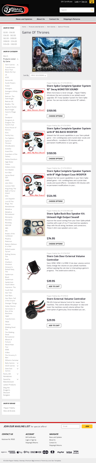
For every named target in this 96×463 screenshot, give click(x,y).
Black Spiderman (9, 278)
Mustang (8, 223)
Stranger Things (11, 303)
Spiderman (9, 275)
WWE (7, 350)
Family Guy (9, 135)
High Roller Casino (9, 163)
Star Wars (8, 296)
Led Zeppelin (10, 199)
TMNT (7, 316)
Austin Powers (10, 83)
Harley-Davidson (11, 159)
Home (24, 27)
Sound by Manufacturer (8, 380)
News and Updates (24, 19)
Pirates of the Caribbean (10, 235)
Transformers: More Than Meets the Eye (10, 69)
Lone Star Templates (54, 461)
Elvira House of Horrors (10, 129)
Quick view (33, 109)
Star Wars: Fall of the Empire (10, 299)
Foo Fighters (9, 138)
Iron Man (8, 173)
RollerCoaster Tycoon (10, 250)
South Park (9, 290)
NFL (6, 231)
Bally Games (10, 363)
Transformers (10, 319)
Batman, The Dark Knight (9, 97)
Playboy (8, 239)
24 (6, 75)
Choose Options (55, 116)
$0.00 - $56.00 (9, 32)
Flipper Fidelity (9, 408)
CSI (6, 115)
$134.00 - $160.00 (10, 44)
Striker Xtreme (10, 306)
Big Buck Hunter (11, 107)
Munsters (8, 220)
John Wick (8, 183)
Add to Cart (54, 286)
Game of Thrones (8, 142)
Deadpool (8, 118)
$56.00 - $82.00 (9, 35)
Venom (7, 324)
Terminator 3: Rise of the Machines (10, 311)
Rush (7, 259)
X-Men (7, 353)
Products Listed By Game (9, 60)
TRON (7, 322)
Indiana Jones (10, 167)
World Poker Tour (9, 346)
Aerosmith (9, 80)
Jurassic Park (10, 186)
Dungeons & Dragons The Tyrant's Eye (10, 122)
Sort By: (26, 75)
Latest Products (9, 385)
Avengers (8, 89)
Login (77, 2)
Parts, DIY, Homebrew (7, 375)
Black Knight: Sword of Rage (10, 111)
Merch (5, 56)
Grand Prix (9, 151)
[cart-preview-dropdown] (91, 1)
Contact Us (54, 19)
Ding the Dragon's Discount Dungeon (6, 391)
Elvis (7, 133)
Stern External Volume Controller (66, 298)
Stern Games (10, 65)
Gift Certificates (31, 437)
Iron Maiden (9, 170)
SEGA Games (10, 366)
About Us (41, 19)
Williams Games (11, 360)
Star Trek (8, 293)
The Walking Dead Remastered (9, 334)
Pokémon (8, 241)
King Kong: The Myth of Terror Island (10, 191)
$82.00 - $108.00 (9, 38)
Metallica (8, 209)
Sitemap (22, 461)
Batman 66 (9, 101)
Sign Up (84, 2)
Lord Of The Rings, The (9, 203)
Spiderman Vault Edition (9, 283)
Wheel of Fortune (8, 341)
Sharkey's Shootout (8, 263)
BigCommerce (36, 461)
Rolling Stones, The (10, 255)
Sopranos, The (10, 287)
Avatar (7, 86)
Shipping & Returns (71, 19)
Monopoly (8, 217)
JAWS (7, 180)
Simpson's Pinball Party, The (9, 269)
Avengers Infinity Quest (11, 92)
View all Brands (9, 411)
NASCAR (8, 225)
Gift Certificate (66, 2)
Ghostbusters (10, 146)
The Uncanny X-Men (11, 356)
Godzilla (8, 149)
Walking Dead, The (10, 328)
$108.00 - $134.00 (10, 41)
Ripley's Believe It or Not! (11, 245)
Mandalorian (9, 207)
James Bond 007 (9, 176)
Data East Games (8, 370)
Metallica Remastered (9, 213)
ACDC (7, 77)
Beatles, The (9, 104)
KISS (6, 196)
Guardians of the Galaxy (11, 155)
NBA (6, 228)
